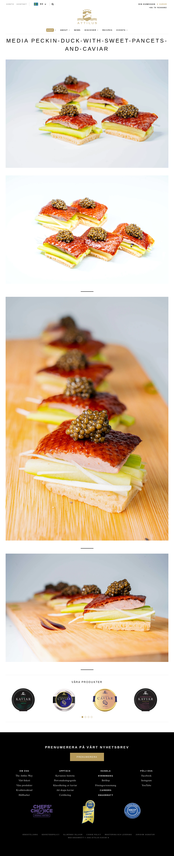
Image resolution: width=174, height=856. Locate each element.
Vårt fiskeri (24, 780)
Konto (10, 4)
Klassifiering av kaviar (65, 785)
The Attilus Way (24, 775)
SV (41, 4)
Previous (9, 698)
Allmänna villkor (73, 834)
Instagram (146, 780)
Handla (106, 771)
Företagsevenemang (105, 785)
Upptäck (65, 771)
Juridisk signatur (145, 834)
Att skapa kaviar (65, 790)
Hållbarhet (24, 795)
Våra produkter (24, 785)
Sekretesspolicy (50, 834)
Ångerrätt (105, 795)
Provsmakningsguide (65, 780)
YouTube (146, 785)
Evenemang (105, 776)
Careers (105, 790)
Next (164, 698)
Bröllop (106, 780)
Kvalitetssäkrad (24, 790)
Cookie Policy (93, 834)
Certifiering (65, 795)
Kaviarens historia (65, 775)
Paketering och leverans (118, 834)
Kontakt (22, 4)
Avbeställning (30, 834)
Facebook (146, 775)
